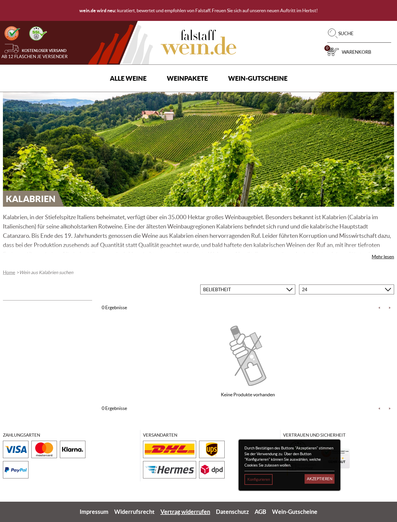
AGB (260, 511)
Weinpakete (187, 78)
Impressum (94, 511)
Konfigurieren (258, 479)
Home (9, 272)
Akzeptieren (319, 479)
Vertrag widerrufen (185, 511)
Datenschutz (232, 511)
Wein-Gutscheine (257, 78)
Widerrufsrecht (134, 511)
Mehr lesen (383, 256)
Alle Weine (128, 78)
